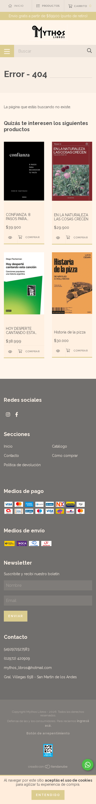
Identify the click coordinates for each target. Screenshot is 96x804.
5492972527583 (16, 649)
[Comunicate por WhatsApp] (87, 764)
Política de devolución (22, 465)
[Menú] (7, 51)
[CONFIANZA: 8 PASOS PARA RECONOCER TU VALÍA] (10, 237)
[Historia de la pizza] (59, 351)
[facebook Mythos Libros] (16, 414)
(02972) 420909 (17, 658)
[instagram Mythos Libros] (8, 414)
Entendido (48, 795)
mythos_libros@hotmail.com (28, 668)
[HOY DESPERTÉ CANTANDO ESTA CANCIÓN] (10, 351)
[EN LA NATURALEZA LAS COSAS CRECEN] (59, 238)
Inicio (8, 446)
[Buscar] (89, 50)
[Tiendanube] (48, 768)
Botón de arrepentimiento (48, 733)
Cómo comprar (65, 456)
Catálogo (59, 446)
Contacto (11, 456)
